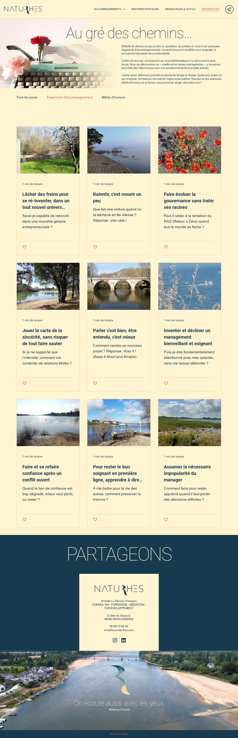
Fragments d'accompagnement (70, 97)
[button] (230, 724)
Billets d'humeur (113, 97)
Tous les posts (27, 97)
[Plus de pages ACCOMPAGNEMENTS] (123, 9)
